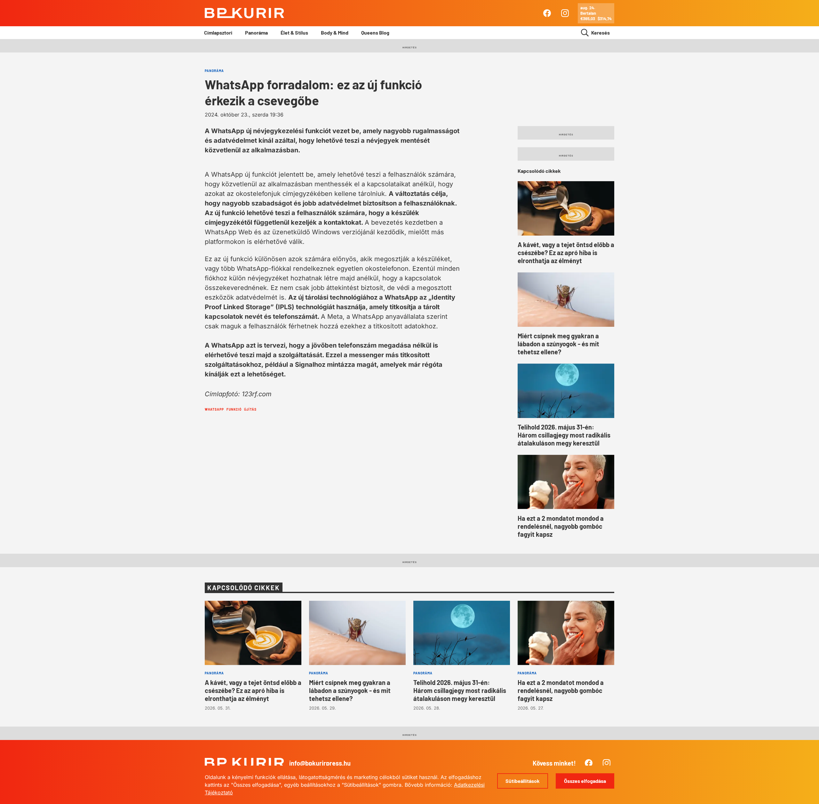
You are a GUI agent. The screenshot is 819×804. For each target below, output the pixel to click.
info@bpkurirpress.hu (320, 763)
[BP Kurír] (244, 13)
